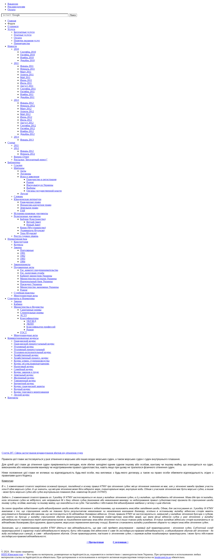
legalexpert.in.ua (163, 557)
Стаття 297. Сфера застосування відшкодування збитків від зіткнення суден (42, 453)
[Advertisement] (95, 429)
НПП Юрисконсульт (12, 554)
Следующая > (121, 542)
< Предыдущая (95, 542)
